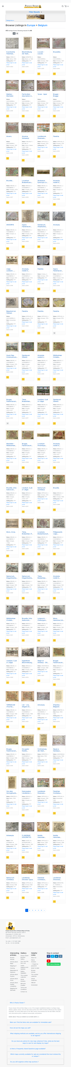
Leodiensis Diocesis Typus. (27, 878)
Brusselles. (57, 52)
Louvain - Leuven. (41, 53)
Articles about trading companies (14, 984)
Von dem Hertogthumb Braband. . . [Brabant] (11, 794)
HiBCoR (33, 982)
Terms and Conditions (23, 988)
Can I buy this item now (24, 962)
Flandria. (56, 136)
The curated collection (24, 976)
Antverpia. (41, 705)
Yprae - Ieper (42, 94)
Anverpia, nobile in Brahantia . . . (26, 270)
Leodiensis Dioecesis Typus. (57, 879)
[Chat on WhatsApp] (54, 964)
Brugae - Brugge (56, 95)
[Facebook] (48, 956)
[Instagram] (60, 956)
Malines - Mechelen (9, 95)
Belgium (42, 25)
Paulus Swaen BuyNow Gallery (24, 957)
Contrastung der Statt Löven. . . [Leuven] (42, 751)
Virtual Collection (34, 979)
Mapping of (13, 966)
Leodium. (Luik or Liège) (43, 400)
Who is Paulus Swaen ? (17, 1003)
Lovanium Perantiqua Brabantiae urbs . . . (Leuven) (43, 446)
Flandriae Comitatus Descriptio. (41, 879)
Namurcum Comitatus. (10, 878)
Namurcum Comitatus (41, 489)
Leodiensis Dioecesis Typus (41, 793)
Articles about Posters (14, 975)
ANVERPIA (10, 225)
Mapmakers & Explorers (14, 971)
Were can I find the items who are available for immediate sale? (30, 1022)
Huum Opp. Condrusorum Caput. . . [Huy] (11, 357)
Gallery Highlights (23, 972)
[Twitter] (52, 956)
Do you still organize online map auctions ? (24, 1062)
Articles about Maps (14, 962)
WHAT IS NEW (35, 968)
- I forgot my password (34, 964)
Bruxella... (9, 180)
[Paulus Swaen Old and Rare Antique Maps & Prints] (32, 6)
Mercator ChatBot (23, 984)
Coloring (12, 968)
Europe (31, 25)
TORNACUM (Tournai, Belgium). (10, 706)
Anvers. (9, 136)
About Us (33, 957)
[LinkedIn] (56, 956)
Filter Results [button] (34, 12)
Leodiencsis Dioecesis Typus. (42, 138)
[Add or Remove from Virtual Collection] (7, 72)
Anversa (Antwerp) (25, 137)
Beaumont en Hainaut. (11, 312)
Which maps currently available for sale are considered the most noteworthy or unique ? (35, 1055)
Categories (9, 20)
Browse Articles (12, 958)
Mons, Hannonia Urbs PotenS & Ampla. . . (58, 621)
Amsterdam (34, 985)
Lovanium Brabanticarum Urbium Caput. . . (27, 183)
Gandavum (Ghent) (26, 356)
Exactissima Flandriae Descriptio (10, 53)
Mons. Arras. (11, 532)
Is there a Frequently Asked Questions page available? (28, 1048)
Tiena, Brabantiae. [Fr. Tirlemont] (27, 534)
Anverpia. (56, 225)
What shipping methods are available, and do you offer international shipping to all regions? (35, 1034)
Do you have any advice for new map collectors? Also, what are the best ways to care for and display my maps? (35, 1042)
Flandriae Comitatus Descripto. (57, 793)
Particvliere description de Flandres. (27, 96)
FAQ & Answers (23, 980)
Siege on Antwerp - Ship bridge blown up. (43, 663)
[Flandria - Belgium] (57, 706)
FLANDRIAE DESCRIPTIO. (26, 836)
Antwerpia (10, 835)
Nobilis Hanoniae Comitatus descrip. (41, 838)
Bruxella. (56, 488)
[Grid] (14, 33)
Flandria (40, 269)
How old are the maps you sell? (20, 1028)
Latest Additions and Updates (24, 967)
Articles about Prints (14, 979)
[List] (17, 33)
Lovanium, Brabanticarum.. (43, 533)
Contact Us (24, 991)
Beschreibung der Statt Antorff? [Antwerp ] (27, 54)
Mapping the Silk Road (13, 989)
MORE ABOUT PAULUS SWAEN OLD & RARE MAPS (23, 1016)
